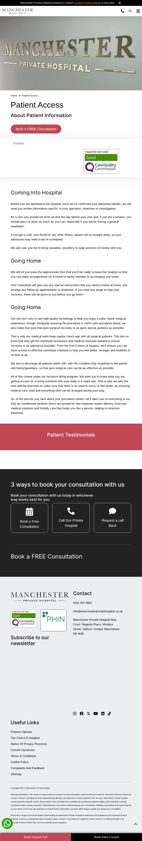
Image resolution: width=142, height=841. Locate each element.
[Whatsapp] (7, 823)
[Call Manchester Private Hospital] (123, 11)
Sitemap (16, 774)
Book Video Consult (106, 837)
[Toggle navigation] (137, 11)
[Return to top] (135, 824)
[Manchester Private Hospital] (40, 596)
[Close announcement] (120, 3)
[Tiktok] (109, 713)
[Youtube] (96, 713)
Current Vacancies (23, 750)
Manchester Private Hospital (38, 788)
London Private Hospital (87, 2)
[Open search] (130, 11)
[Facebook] (81, 713)
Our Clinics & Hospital (25, 738)
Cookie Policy (20, 762)
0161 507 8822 (82, 602)
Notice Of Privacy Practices (29, 744)
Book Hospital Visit (35, 837)
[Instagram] (74, 713)
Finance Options (21, 732)
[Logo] (17, 11)
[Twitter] (88, 713)
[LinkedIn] (102, 713)
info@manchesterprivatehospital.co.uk (98, 611)
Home (14, 95)
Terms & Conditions (23, 756)
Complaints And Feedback (28, 768)
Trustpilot (18, 143)
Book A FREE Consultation (36, 129)
